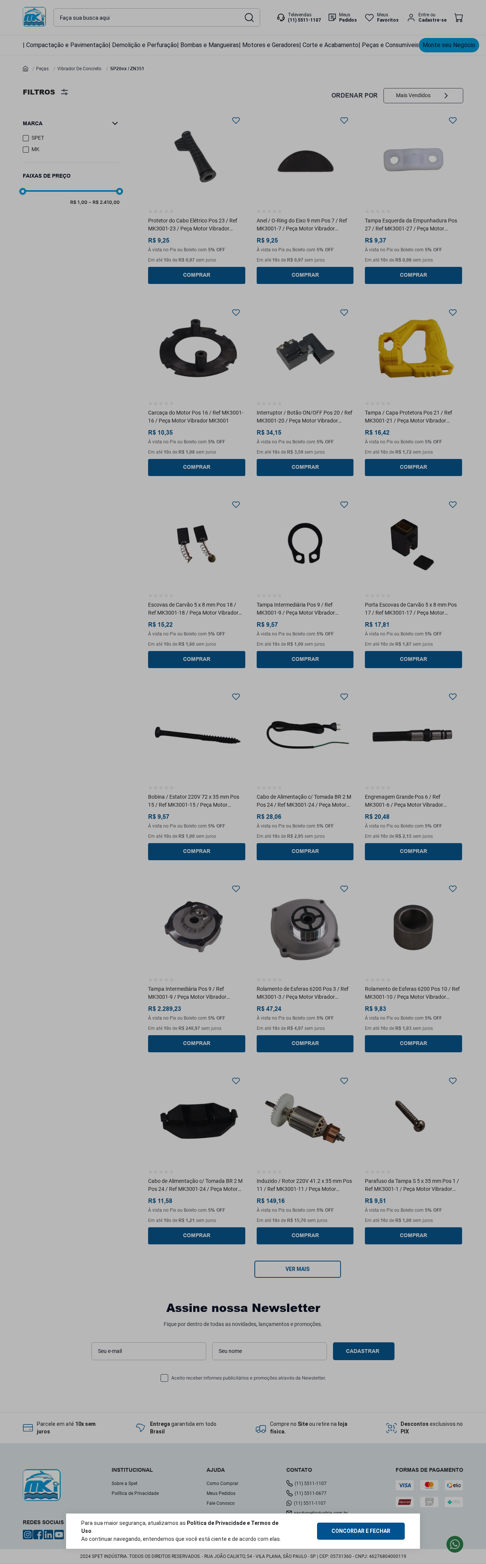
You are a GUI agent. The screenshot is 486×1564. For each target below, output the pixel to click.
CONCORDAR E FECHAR (360, 1531)
